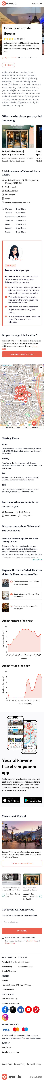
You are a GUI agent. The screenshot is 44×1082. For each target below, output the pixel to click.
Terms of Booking (34, 1064)
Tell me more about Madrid (22, 863)
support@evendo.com (10, 1003)
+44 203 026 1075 (9, 999)
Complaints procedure (10, 1052)
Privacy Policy (10, 943)
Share (10, 65)
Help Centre (6, 1047)
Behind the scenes (25, 967)
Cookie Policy (32, 941)
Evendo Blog (7, 967)
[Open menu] (41, 3)
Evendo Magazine (9, 971)
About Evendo (23, 962)
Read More (37, 560)
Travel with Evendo (9, 962)
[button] (22, 394)
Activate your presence (22, 354)
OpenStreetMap (7, 365)
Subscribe (22, 931)
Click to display (11, 187)
